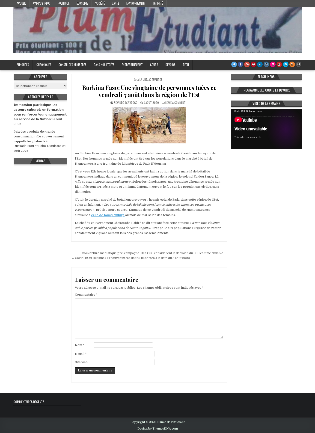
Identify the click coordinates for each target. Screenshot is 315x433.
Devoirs (170, 64)
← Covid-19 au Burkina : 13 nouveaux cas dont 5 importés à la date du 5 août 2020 (130, 258)
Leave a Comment (175, 102)
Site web (81, 362)
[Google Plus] (247, 64)
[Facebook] (240, 64)
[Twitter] (234, 64)
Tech (186, 64)
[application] (266, 129)
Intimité (158, 3)
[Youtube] (279, 64)
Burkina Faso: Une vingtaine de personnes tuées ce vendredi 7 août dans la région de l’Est (149, 91)
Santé (115, 3)
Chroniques (43, 64)
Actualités (155, 79)
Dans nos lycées (104, 64)
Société (100, 3)
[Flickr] (273, 64)
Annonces (23, 64)
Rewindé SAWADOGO (125, 102)
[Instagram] (266, 64)
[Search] (298, 64)
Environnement (136, 3)
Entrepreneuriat (132, 64)
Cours (154, 64)
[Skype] (285, 64)
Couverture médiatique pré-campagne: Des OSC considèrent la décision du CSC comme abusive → (154, 253)
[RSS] (292, 64)
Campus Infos (42, 3)
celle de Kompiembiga (108, 215)
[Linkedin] (260, 64)
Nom (79, 345)
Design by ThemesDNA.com (157, 428)
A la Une (142, 79)
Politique (63, 3)
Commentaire (86, 294)
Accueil (21, 3)
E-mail (81, 354)
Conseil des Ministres (72, 64)
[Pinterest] (253, 64)
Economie (82, 3)
